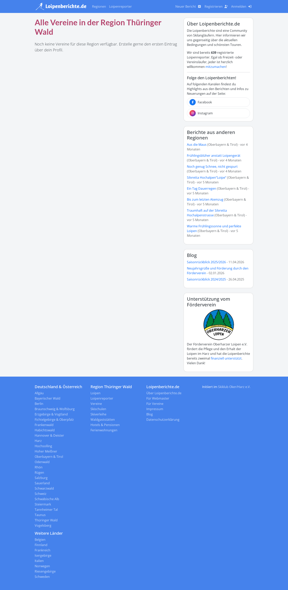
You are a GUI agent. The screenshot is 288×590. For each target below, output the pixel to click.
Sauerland (42, 483)
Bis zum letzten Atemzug (205, 199)
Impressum (154, 409)
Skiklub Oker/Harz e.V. (234, 387)
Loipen (96, 393)
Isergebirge (43, 555)
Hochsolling (43, 446)
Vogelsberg (43, 525)
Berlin (39, 404)
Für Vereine (154, 404)
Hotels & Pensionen (105, 425)
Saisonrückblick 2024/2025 (206, 279)
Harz (38, 441)
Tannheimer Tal (46, 509)
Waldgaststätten (103, 419)
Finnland (41, 545)
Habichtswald (45, 430)
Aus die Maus (196, 144)
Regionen (99, 6)
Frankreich (42, 550)
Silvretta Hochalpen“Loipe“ (206, 177)
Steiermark (43, 504)
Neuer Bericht (185, 6)
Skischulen (98, 409)
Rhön (39, 467)
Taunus (40, 515)
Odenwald (42, 462)
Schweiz (40, 494)
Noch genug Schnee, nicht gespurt (212, 166)
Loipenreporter (120, 6)
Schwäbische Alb (47, 499)
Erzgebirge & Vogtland (51, 414)
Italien (39, 561)
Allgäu (39, 393)
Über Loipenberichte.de (163, 393)
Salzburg (41, 478)
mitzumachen (216, 67)
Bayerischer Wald (47, 398)
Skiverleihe (98, 414)
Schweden (42, 577)
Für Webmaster (157, 398)
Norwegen (42, 566)
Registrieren (214, 6)
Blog (192, 255)
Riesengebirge (45, 571)
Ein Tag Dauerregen (202, 188)
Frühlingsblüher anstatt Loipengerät (213, 155)
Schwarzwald (44, 488)
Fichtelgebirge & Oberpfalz (54, 419)
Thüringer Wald (46, 520)
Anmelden (238, 6)
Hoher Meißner (46, 451)
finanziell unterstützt (226, 358)
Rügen (39, 472)
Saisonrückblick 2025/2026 (206, 262)
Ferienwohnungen (104, 430)
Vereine (96, 404)
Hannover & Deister (49, 435)
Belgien (40, 539)
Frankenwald (44, 425)
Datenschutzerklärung (162, 419)
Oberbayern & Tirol (49, 456)
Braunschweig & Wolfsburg (55, 409)
